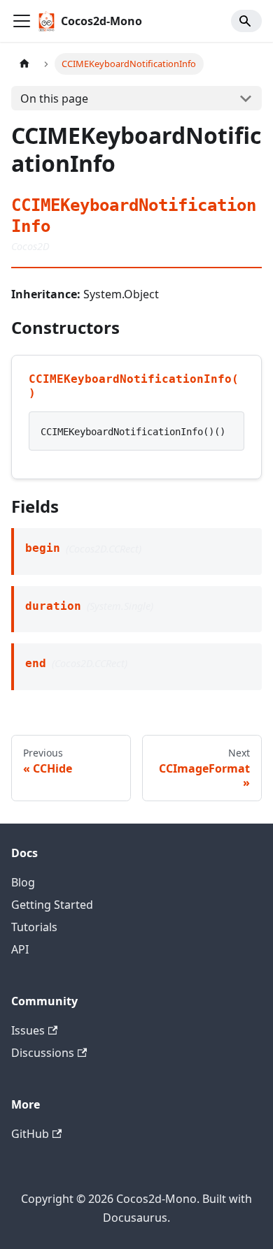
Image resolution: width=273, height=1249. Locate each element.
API (20, 949)
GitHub (30, 1133)
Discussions (42, 1052)
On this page (54, 98)
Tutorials (34, 927)
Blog (23, 882)
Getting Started (52, 904)
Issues (28, 1030)
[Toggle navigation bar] (21, 20)
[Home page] (24, 64)
